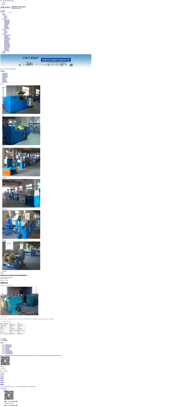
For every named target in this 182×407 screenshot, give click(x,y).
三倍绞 (38, 355)
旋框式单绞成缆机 (9, 345)
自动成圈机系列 (5, 77)
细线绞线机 (58, 355)
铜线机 (40, 355)
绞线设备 (30, 355)
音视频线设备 (6, 41)
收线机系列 (4, 79)
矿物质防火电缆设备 (7, 38)
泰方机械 (1, 388)
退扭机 (36, 355)
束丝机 (12, 355)
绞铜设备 (27, 355)
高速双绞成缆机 (8, 344)
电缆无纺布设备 (6, 50)
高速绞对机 (4, 338)
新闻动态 (2, 378)
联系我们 (3, 4)
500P (61, 355)
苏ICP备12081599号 (32, 386)
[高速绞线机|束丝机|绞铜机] (13, 8)
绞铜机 (14, 355)
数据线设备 (6, 36)
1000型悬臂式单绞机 (9, 352)
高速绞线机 (6, 355)
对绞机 (33, 355)
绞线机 (9, 355)
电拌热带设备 (6, 48)
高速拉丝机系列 (5, 82)
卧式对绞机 (8, 347)
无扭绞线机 (54, 355)
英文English (4, 2)
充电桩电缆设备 (6, 43)
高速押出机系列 (5, 74)
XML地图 (5, 388)
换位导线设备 (6, 49)
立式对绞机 (5, 339)
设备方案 (2, 380)
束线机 (22, 355)
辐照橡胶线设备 (6, 37)
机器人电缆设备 (6, 47)
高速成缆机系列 (13, 68)
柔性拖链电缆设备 (7, 44)
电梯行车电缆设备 (7, 45)
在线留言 (3, 51)
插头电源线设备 (6, 40)
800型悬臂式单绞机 (9, 351)
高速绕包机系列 (5, 75)
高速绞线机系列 (5, 73)
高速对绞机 (5, 340)
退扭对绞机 (46, 355)
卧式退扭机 (8, 348)
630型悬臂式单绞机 (9, 350)
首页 (5, 68)
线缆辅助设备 (4, 80)
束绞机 (24, 355)
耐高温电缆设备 (6, 46)
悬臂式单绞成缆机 (9, 346)
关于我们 (2, 373)
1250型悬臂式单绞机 (9, 353)
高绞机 (17, 355)
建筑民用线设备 (6, 42)
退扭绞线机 (50, 355)
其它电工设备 (4, 81)
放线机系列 (4, 78)
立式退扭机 (8, 349)
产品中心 (8, 68)
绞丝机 (19, 355)
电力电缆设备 (6, 39)
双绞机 (43, 355)
